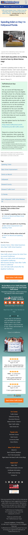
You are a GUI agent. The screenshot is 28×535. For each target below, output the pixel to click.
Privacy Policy (20, 522)
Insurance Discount (14, 419)
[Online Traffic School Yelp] (6, 482)
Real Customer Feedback (14, 452)
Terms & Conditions (9, 522)
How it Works (14, 442)
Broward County (6, 184)
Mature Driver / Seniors (14, 421)
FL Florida (4, 194)
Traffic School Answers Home (8, 10)
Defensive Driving (14, 416)
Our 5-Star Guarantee (14, 455)
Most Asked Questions (18, 245)
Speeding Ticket (7, 12)
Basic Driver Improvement (18, 12)
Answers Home (5, 245)
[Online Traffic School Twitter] (15, 482)
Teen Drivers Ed (14, 426)
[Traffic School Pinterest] (19, 482)
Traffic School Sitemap (14, 473)
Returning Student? (14, 281)
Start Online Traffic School (14, 277)
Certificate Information (14, 470)
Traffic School (14, 414)
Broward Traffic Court (8, 189)
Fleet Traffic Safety (14, 424)
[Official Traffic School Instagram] (12, 482)
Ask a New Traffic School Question (11, 247)
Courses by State (14, 439)
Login (22, 6)
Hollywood (4, 179)
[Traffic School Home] (10, 2)
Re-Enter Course (14, 434)
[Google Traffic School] (22, 482)
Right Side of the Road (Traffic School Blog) (14, 457)
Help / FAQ (14, 465)
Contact (7, 6)
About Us (14, 450)
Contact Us (14, 475)
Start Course (14, 437)
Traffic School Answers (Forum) (14, 468)
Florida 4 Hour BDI (22, 10)
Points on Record (6, 13)
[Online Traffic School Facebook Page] (9, 482)
